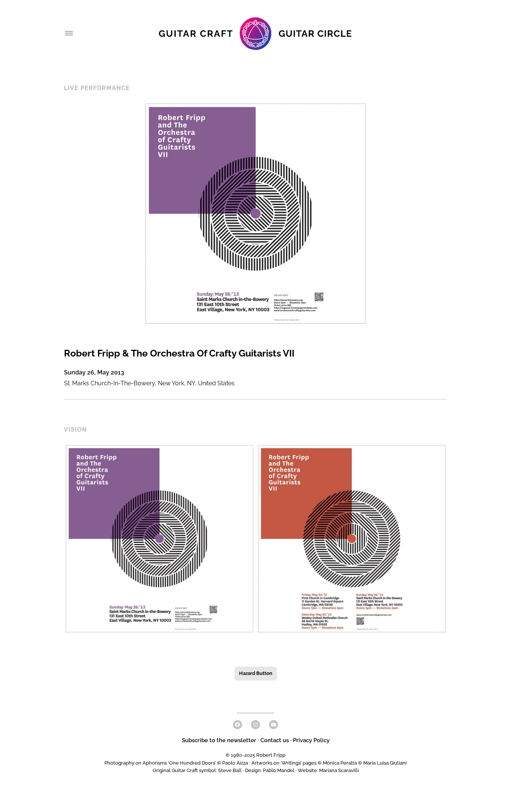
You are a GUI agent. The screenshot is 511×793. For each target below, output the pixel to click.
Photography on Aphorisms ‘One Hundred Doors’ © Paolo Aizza (176, 763)
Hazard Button (255, 673)
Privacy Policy (311, 740)
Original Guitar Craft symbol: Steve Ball (197, 770)
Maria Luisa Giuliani (385, 763)
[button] (159, 539)
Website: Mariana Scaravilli (328, 770)
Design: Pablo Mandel (269, 770)
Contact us (274, 740)
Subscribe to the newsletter (220, 740)
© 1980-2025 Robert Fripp (255, 755)
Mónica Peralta (340, 763)
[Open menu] (68, 33)
